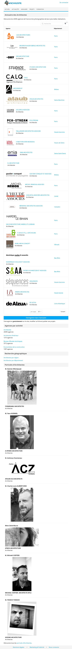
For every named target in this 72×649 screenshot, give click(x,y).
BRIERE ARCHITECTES (22, 292)
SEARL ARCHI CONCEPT (22, 243)
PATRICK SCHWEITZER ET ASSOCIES (34, 270)
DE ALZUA (33, 302)
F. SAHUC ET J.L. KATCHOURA (26, 233)
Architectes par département (13, 360)
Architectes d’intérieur (11, 336)
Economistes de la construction (14, 347)
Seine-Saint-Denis (60, 153)
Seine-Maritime (59, 100)
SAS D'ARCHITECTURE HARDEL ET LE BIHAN (20, 224)
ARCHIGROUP (17, 88)
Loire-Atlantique (59, 304)
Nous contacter (54, 647)
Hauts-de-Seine (59, 143)
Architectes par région (11, 358)
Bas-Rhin (57, 258)
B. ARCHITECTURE (13, 163)
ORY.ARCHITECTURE (22, 56)
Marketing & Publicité (37, 647)
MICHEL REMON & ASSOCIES (34, 184)
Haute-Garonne (59, 132)
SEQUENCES (34, 281)
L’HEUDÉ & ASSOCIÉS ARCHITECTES (37, 195)
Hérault (56, 245)
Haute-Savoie (58, 293)
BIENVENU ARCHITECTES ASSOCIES (31, 206)
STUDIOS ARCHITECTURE (38, 67)
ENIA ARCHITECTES (26, 152)
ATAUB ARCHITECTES (36, 99)
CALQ (25, 78)
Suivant (63, 311)
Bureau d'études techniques (13, 341)
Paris (56, 36)
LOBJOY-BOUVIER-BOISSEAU (25, 142)
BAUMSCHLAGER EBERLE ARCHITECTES (32, 46)
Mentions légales (18, 647)
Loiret (56, 196)
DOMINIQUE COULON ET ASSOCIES (18, 262)
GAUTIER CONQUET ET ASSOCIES (40, 174)
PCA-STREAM (34, 120)
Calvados (57, 207)
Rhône (56, 89)
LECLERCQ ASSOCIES (23, 110)
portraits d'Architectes (24, 643)
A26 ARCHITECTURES (23, 35)
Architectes (7, 330)
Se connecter (64, 2)
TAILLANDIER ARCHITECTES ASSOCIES (28, 131)
